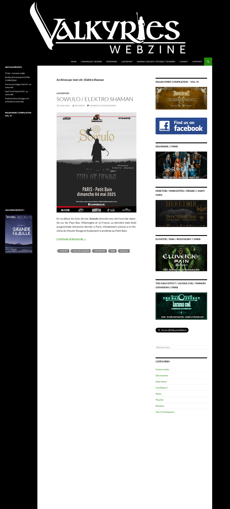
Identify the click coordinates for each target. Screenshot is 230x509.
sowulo (124, 251)
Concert (63, 251)
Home (73, 61)
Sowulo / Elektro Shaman (95, 99)
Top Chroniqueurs (165, 411)
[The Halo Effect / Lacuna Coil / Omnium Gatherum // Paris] (181, 305)
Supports (197, 61)
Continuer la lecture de (71, 238)
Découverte (162, 375)
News (158, 393)
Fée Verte (80, 105)
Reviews (160, 405)
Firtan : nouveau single (15, 73)
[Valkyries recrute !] (18, 233)
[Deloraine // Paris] (181, 164)
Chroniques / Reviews (91, 61)
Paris (112, 251)
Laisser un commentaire (103, 105)
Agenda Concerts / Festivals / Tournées (156, 61)
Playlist (159, 399)
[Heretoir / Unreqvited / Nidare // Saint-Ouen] (181, 213)
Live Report (127, 61)
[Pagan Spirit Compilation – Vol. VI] (181, 98)
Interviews (111, 61)
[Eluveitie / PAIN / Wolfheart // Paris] (181, 257)
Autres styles (162, 369)
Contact (183, 61)
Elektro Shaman (81, 251)
